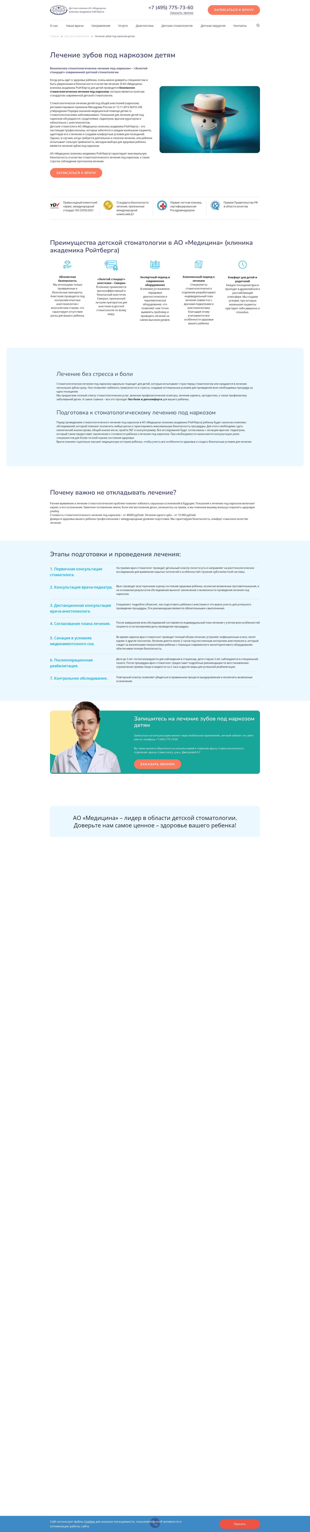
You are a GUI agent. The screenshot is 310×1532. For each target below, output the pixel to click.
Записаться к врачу (234, 10)
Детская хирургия (213, 26)
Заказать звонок (181, 13)
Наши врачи (74, 26)
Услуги (123, 26)
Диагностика (145, 26)
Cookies (89, 1521)
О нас (54, 26)
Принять (240, 1524)
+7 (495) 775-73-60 (170, 7)
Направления (100, 26)
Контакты (240, 26)
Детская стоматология (177, 26)
